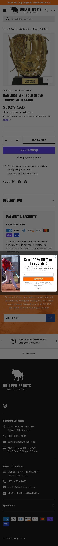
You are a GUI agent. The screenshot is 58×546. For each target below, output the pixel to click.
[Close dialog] (55, 256)
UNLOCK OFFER (38, 279)
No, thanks (38, 288)
